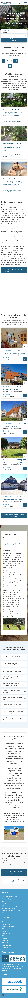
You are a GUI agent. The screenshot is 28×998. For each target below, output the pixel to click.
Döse (4, 931)
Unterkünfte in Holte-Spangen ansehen (14, 872)
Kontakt (5, 901)
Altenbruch (6, 922)
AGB (4, 903)
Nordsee (5, 940)
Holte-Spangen (7, 936)
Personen (5, 35)
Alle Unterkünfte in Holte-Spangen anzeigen (14, 270)
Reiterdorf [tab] (6, 540)
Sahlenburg (6, 943)
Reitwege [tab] (13, 540)
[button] (3, 995)
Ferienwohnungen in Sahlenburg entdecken (14, 881)
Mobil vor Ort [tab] (6, 546)
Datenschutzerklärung (10, 906)
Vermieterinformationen (10, 896)
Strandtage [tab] (11, 544)
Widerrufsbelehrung (9, 908)
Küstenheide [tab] (6, 542)
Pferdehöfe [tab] (15, 542)
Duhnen (5, 929)
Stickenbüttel (7, 945)
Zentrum (6, 947)
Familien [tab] (19, 544)
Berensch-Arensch (8, 926)
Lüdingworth (7, 938)
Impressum (6, 913)
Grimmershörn (7, 933)
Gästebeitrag (7, 899)
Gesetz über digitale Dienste (11, 910)
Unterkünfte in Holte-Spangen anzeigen (14, 39)
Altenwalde (6, 924)
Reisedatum (5, 30)
